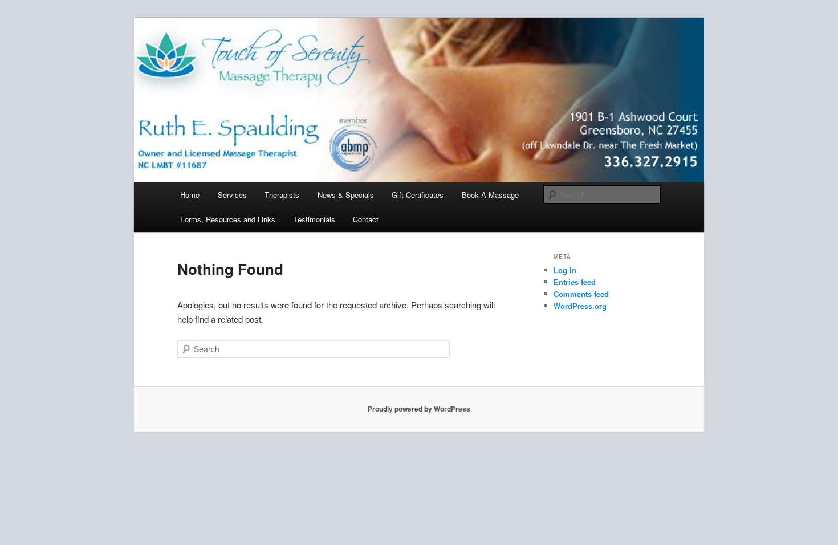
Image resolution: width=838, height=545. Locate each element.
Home (190, 194)
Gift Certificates (418, 194)
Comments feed (581, 293)
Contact (366, 219)
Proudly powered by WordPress (419, 409)
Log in (565, 270)
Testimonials (314, 219)
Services (232, 194)
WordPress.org (580, 305)
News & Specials (346, 194)
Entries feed (575, 281)
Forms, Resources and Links (227, 219)
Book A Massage (490, 194)
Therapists (282, 194)
